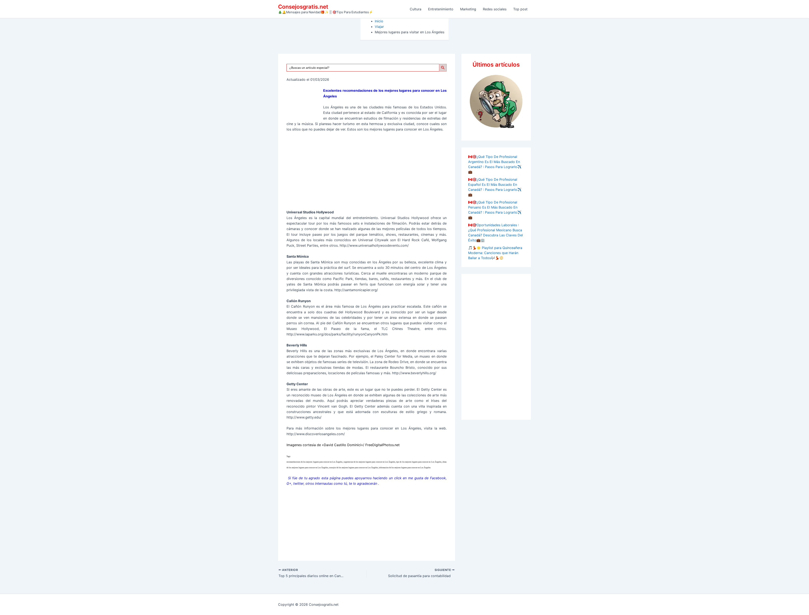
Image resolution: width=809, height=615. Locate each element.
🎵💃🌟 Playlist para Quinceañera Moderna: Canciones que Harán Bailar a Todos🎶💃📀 (495, 253)
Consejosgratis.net (303, 6)
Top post (520, 9)
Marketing (468, 9)
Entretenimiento (440, 9)
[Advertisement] (367, 172)
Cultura (415, 9)
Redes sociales (494, 9)
